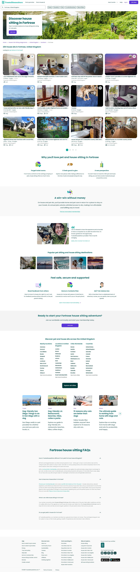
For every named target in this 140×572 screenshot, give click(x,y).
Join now (12, 32)
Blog (43, 553)
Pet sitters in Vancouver (67, 562)
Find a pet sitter (29, 2)
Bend (72, 361)
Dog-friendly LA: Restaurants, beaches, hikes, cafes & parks (55, 414)
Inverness (42, 347)
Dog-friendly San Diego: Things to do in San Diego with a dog (30, 414)
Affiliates (44, 557)
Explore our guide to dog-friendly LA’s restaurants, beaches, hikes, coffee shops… (56, 425)
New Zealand (89, 365)
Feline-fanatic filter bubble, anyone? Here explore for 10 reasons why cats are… (82, 423)
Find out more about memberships (70, 211)
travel (24, 408)
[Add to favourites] (32, 56)
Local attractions (71, 7)
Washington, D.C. (75, 358)
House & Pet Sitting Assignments (18, 42)
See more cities (75, 375)
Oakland (73, 363)
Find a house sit (40, 2)
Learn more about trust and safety (69, 303)
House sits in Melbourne (87, 557)
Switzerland (89, 368)
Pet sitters (63, 543)
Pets (62, 7)
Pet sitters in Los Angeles (67, 555)
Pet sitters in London (66, 550)
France (88, 356)
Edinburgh (58, 353)
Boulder (73, 368)
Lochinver (42, 361)
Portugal (88, 370)
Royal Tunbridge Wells (61, 375)
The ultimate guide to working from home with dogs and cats (108, 414)
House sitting (84, 543)
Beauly (42, 354)
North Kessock (44, 365)
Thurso (42, 370)
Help (121, 2)
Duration (56, 7)
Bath (56, 360)
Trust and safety (26, 550)
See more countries (92, 375)
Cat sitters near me (66, 545)
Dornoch (42, 349)
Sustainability (45, 548)
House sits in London (86, 548)
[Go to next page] (76, 150)
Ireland (88, 361)
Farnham (57, 372)
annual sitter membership (50, 469)
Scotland (43, 42)
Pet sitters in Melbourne (67, 560)
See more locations (46, 375)
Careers (44, 550)
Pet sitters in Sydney (66, 557)
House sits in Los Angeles (87, 553)
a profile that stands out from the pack (71, 484)
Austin (72, 354)
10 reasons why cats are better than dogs (83, 413)
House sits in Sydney (86, 555)
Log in (125, 2)
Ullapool (42, 373)
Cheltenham (58, 368)
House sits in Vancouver (87, 560)
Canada (88, 354)
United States (89, 347)
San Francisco (74, 356)
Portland (73, 351)
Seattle (73, 349)
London (57, 349)
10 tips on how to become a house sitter (59, 491)
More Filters (81, 7)
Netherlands (89, 373)
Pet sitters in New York (67, 553)
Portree (42, 368)
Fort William (43, 351)
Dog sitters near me (66, 548)
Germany (88, 358)
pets (75, 408)
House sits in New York (86, 550)
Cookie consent (26, 562)
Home (4, 42)
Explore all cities (70, 385)
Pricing (23, 548)
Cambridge (58, 363)
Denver (72, 347)
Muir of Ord (43, 363)
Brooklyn (73, 373)
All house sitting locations (87, 562)
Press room (44, 555)
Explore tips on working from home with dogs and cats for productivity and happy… (108, 425)
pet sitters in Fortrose (16, 50)
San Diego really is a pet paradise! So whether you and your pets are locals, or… (31, 425)
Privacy (57, 570)
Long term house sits (86, 545)
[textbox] (23, 7)
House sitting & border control (29, 557)
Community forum (46, 545)
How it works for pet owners (29, 543)
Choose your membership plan (47, 484)
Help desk (24, 553)
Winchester (58, 365)
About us (44, 543)
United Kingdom (34, 42)
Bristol (57, 351)
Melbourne (73, 365)
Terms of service (47, 570)
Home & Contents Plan (28, 555)
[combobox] (23, 7)
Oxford (57, 358)
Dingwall (42, 356)
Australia (88, 351)
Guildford (57, 370)
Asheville (73, 370)
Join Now (133, 2)
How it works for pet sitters (28, 545)
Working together (46, 560)
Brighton (57, 356)
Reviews (24, 560)
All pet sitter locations (66, 564)
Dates (50, 7)
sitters (101, 408)
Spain (87, 363)
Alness (42, 358)
